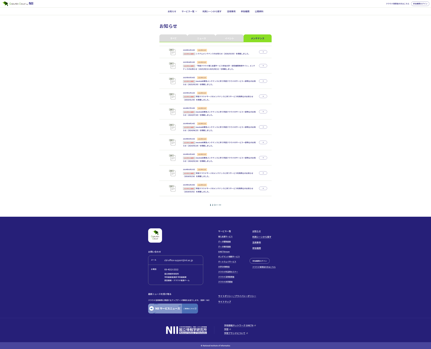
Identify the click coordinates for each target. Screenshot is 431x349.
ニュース (201, 38)
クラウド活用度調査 (226, 276)
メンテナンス (257, 38)
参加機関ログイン (420, 3)
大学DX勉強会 (224, 266)
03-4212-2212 (171, 269)
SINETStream (224, 251)
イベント (229, 38)
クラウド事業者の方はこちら (397, 3)
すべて (173, 38)
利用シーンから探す (212, 11)
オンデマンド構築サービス (229, 256)
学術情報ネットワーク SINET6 (238, 325)
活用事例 (231, 11)
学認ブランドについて (234, 333)
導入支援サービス (225, 236)
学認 (226, 329)
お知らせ (172, 11)
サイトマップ (224, 301)
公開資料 (259, 11)
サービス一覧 (188, 11)
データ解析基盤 (224, 246)
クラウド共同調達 (225, 281)
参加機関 (245, 11)
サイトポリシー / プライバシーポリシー (237, 295)
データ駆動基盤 (224, 241)
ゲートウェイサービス (227, 261)
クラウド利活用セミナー (228, 271)
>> (220, 204)
